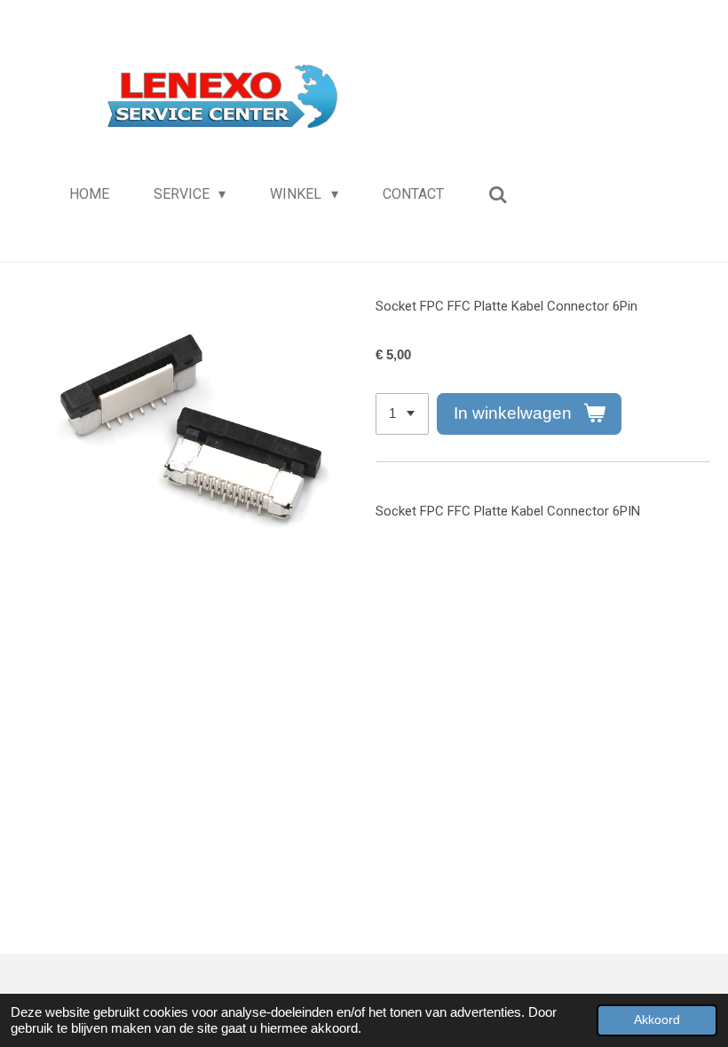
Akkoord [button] (657, 1020)
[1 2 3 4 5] (402, 414)
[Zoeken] (498, 195)
